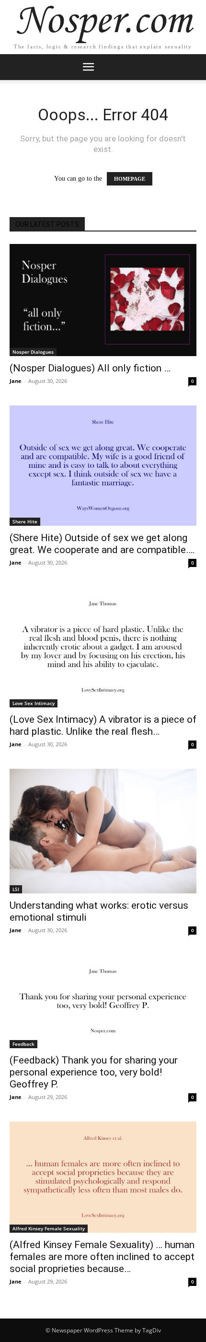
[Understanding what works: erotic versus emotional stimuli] (103, 831)
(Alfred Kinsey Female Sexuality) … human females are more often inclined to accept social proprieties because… (102, 1256)
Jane (16, 380)
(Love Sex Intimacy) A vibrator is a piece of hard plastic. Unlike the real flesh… (103, 725)
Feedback (23, 1044)
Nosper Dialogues (33, 351)
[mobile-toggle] (88, 67)
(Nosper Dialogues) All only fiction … (90, 368)
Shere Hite (24, 521)
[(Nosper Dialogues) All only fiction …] (103, 300)
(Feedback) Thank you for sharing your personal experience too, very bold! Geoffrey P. (94, 1072)
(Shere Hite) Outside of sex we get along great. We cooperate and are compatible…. (102, 543)
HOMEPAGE (129, 179)
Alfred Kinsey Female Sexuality (48, 1228)
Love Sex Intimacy (33, 703)
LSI (15, 889)
